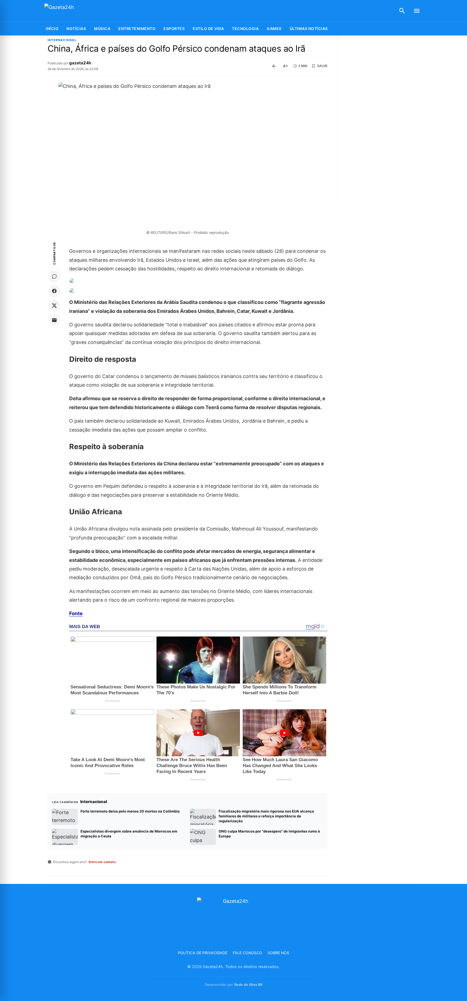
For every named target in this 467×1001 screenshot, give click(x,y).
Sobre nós (278, 952)
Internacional (62, 40)
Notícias (76, 28)
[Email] (54, 320)
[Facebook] (54, 291)
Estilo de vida (208, 28)
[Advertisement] (383, 117)
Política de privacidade (202, 952)
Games (274, 28)
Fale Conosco (247, 952)
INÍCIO (52, 28)
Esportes (174, 28)
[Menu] (417, 11)
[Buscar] (402, 11)
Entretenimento (136, 28)
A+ (285, 66)
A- (274, 66)
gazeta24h (80, 62)
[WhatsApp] (54, 276)
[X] (54, 305)
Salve (322, 66)
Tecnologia (245, 28)
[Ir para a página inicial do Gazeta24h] (78, 11)
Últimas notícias (309, 28)
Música (102, 28)
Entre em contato (102, 862)
